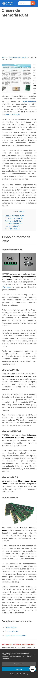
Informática (22, 57)
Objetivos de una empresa (15, 636)
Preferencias (19, 664)
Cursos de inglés (11, 631)
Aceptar (19, 669)
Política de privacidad (16, 674)
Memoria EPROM (13, 224)
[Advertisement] (19, 36)
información (6, 287)
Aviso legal (26, 674)
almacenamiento (29, 101)
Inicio (4, 57)
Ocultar (22, 211)
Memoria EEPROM (14, 218)
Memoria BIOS (12, 226)
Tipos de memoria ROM (13, 216)
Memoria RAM (12, 229)
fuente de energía (12, 114)
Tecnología (12, 57)
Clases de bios (10, 627)
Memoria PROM (13, 221)
